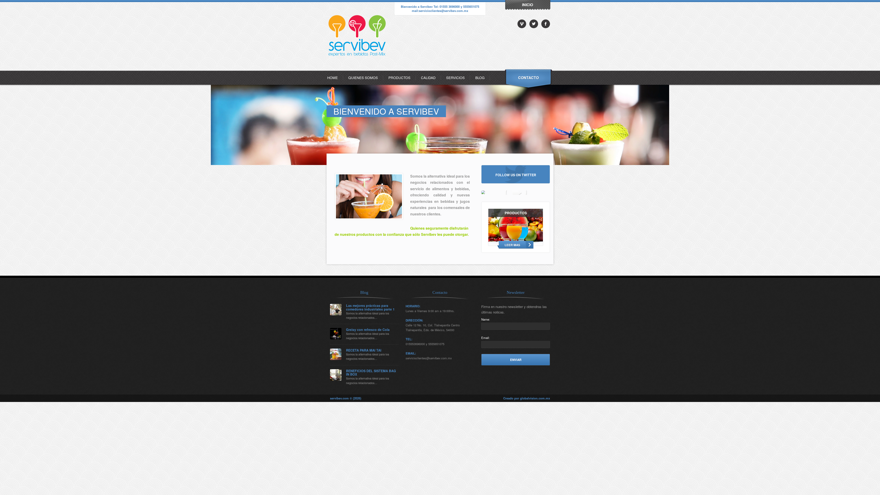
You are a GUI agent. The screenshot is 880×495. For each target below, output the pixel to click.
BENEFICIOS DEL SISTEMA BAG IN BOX (371, 372)
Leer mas (512, 245)
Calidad (428, 77)
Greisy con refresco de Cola (368, 329)
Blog (480, 77)
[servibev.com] (358, 69)
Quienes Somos (363, 77)
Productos (399, 77)
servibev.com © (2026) (345, 398)
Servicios (455, 77)
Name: (485, 319)
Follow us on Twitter (515, 174)
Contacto (528, 77)
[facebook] (545, 24)
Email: (485, 338)
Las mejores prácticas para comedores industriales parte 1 (370, 307)
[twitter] (533, 24)
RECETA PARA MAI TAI (363, 350)
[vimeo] (521, 24)
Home (332, 77)
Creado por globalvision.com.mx (526, 398)
